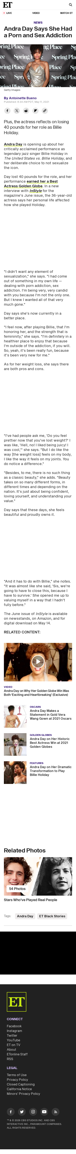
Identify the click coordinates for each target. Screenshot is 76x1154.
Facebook (14, 1026)
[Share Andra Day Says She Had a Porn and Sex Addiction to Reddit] (26, 111)
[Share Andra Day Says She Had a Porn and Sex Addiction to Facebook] (7, 111)
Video (36, 13)
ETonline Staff (17, 1054)
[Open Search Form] (70, 5)
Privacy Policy (17, 1079)
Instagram (14, 1031)
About (11, 1049)
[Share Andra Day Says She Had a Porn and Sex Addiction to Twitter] (16, 111)
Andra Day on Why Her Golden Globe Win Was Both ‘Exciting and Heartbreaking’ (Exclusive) (36, 693)
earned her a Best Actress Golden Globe (31, 184)
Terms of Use (17, 1075)
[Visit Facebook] (11, 1112)
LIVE (9, 13)
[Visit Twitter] (22, 1112)
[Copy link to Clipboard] (44, 111)
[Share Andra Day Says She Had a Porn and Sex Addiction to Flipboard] (35, 111)
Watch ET (66, 13)
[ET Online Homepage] (9, 5)
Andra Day (13, 144)
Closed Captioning (21, 1084)
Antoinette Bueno (23, 98)
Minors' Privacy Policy (23, 1094)
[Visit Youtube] (44, 1112)
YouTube (13, 1040)
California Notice (19, 1089)
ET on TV (13, 1045)
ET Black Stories (52, 916)
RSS (10, 1059)
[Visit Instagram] (33, 1112)
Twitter (12, 1035)
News (38, 23)
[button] (38, 661)
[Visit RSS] (55, 1112)
